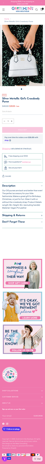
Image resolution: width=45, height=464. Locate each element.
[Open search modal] (36, 9)
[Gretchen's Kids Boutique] (22, 9)
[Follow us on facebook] (22, 339)
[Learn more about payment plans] (22, 306)
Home (6, 19)
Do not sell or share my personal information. (18, 446)
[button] (4, 459)
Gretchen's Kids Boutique (24, 439)
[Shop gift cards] (22, 273)
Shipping (6, 148)
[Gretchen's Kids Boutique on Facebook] (3, 424)
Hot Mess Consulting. (20, 443)
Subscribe (38, 416)
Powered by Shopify (9, 448)
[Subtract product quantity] (4, 121)
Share (8, 176)
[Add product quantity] (11, 121)
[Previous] (3, 3)
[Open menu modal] (3, 9)
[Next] (41, 3)
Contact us (26, 162)
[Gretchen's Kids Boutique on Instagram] (7, 424)
